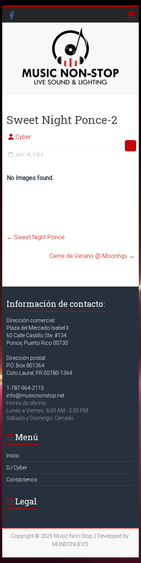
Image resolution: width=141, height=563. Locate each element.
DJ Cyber (16, 468)
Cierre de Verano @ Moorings (92, 256)
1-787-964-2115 (25, 388)
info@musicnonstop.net (35, 395)
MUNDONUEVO (70, 544)
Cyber (23, 136)
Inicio (12, 456)
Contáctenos (21, 480)
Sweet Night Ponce (35, 237)
